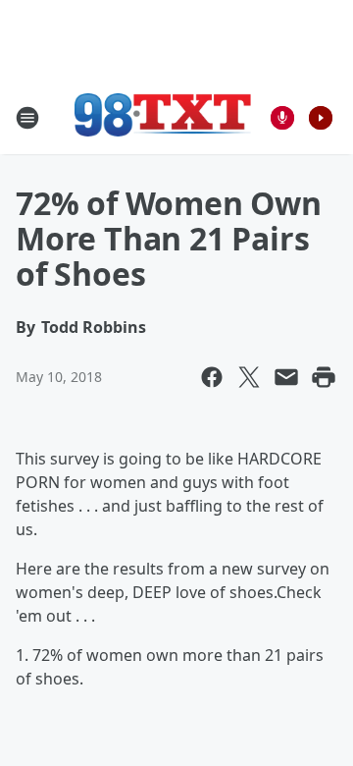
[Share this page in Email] (286, 377)
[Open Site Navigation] (27, 118)
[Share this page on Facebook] (212, 377)
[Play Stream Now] (320, 118)
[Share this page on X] (249, 377)
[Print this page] (323, 377)
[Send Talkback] (282, 118)
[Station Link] (163, 117)
